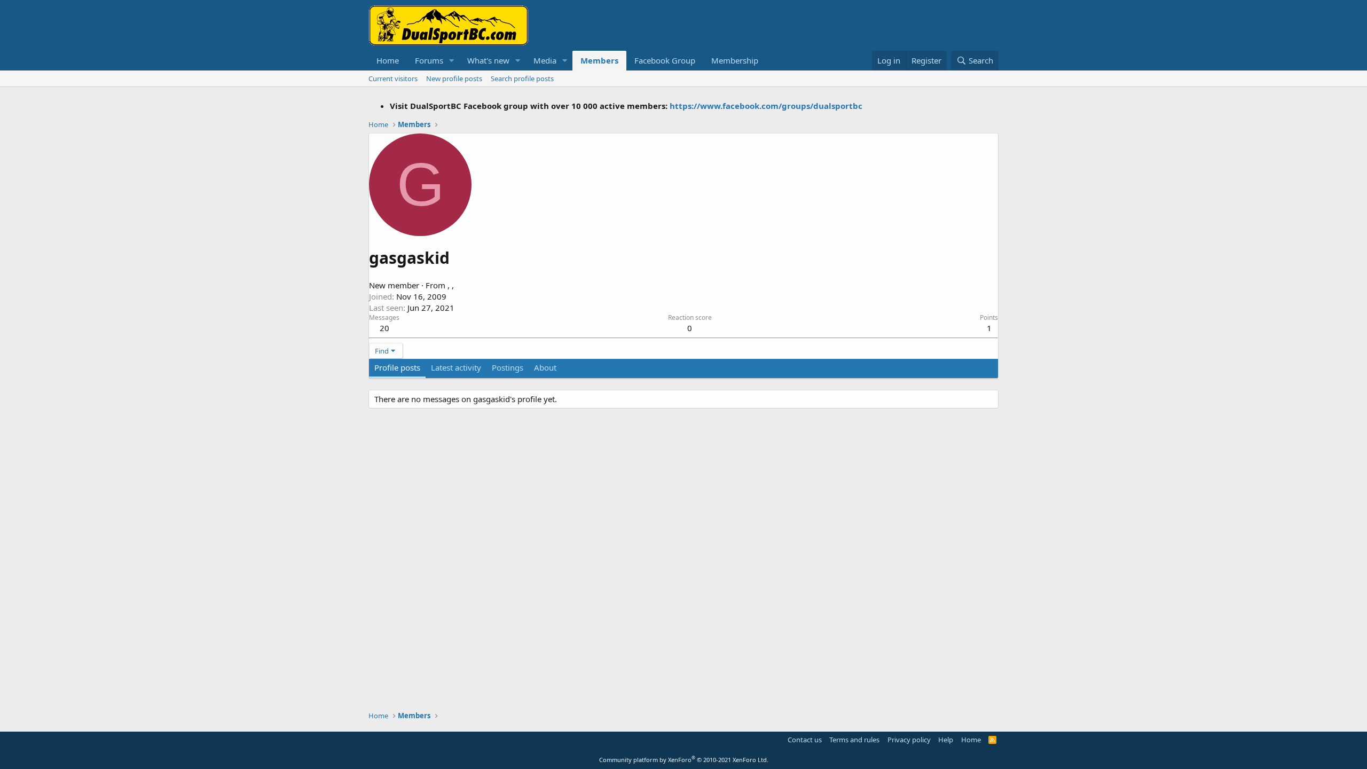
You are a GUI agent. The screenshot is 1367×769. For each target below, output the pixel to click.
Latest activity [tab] (456, 367)
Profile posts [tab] (397, 367)
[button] (451, 60)
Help (945, 739)
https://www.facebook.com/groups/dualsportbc (766, 105)
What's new (488, 60)
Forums (429, 60)
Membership (734, 60)
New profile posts (454, 78)
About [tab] (545, 367)
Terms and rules (854, 739)
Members (599, 60)
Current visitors (393, 78)
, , (450, 285)
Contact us (805, 739)
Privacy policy (909, 739)
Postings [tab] (507, 367)
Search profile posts (522, 78)
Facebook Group (664, 60)
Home (387, 60)
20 (384, 328)
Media (544, 60)
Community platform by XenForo (683, 760)
